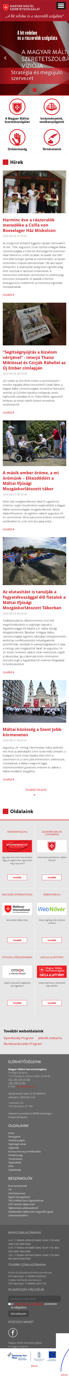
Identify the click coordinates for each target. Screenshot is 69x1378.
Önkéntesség (15, 1155)
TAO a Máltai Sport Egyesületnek (26, 1200)
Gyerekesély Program (18, 1038)
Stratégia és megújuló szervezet (37, 75)
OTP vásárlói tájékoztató (21, 1204)
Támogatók (14, 1136)
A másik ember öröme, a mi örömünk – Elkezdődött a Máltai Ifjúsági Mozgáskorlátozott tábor (31, 480)
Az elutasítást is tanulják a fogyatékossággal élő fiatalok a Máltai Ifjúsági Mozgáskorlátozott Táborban (34, 599)
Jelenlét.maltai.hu (50, 1038)
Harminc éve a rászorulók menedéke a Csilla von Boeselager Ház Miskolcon (29, 225)
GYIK (10, 1166)
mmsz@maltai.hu (25, 1086)
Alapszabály (14, 1162)
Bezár (34, 1366)
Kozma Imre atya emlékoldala (24, 1151)
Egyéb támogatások (19, 1197)
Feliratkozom (18, 1313)
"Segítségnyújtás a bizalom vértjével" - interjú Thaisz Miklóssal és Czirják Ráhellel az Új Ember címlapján (34, 360)
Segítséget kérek (17, 1144)
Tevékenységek (16, 1140)
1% (10, 1189)
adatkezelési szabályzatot (29, 1304)
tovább (8, 295)
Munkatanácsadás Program (23, 1044)
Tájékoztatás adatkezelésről (23, 1208)
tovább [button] (17, 877)
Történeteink (15, 1159)
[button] (5, 58)
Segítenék (13, 1147)
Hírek (11, 1133)
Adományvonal (16, 1193)
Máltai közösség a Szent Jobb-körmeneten (32, 731)
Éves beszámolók (17, 1185)
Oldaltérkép (14, 1170)
